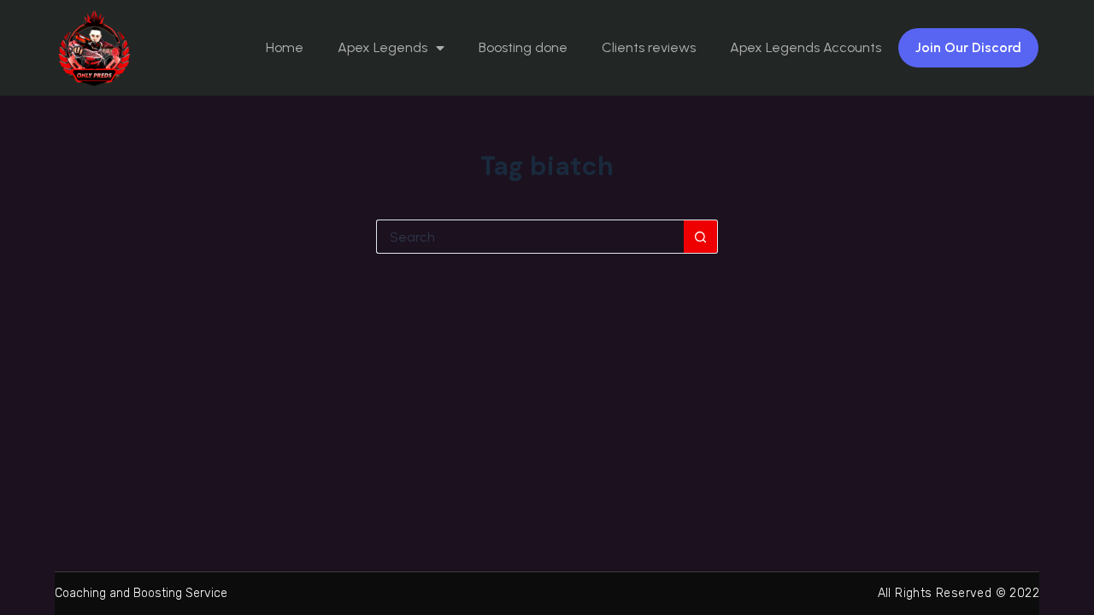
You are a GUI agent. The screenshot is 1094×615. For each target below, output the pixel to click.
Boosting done (523, 47)
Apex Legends (382, 47)
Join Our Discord (968, 47)
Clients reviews (649, 47)
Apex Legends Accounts (805, 47)
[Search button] (701, 237)
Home (284, 47)
